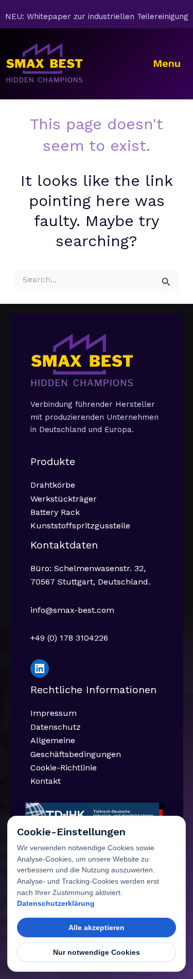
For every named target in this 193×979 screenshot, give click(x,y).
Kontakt (45, 781)
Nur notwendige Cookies (96, 952)
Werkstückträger (63, 499)
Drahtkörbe (52, 485)
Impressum (53, 713)
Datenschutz (55, 727)
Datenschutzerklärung (56, 903)
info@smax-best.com (72, 610)
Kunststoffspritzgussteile (80, 525)
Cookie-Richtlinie (63, 767)
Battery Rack (55, 512)
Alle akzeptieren (96, 927)
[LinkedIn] (39, 668)
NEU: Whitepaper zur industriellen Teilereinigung (96, 16)
